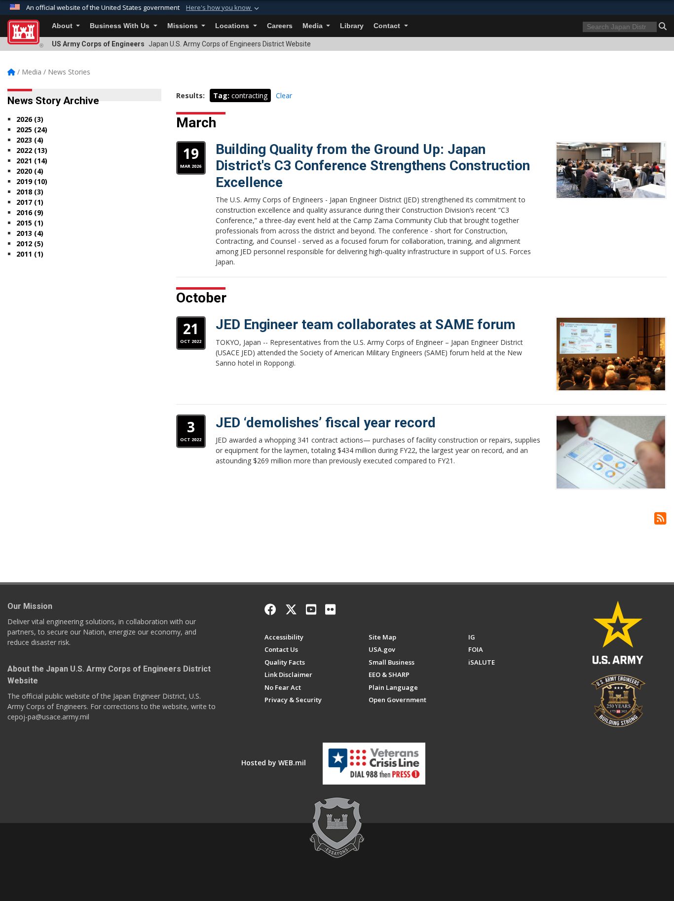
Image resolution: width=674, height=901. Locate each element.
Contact (388, 26)
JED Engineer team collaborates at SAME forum (366, 324)
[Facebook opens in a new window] (270, 609)
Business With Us (120, 26)
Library (352, 26)
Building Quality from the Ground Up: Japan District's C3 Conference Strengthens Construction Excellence (373, 165)
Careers (280, 26)
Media (313, 26)
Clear (284, 95)
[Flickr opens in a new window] (330, 609)
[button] (223, 8)
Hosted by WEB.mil (273, 762)
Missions (183, 26)
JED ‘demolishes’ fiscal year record (326, 422)
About (63, 26)
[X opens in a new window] (291, 609)
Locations (233, 26)
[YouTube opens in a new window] (311, 609)
